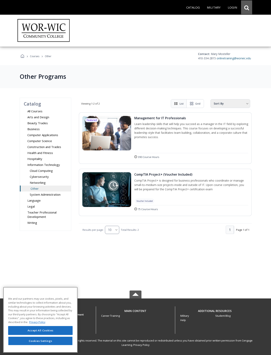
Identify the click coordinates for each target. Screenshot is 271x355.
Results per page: (93, 230)
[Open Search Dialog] (246, 7)
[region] (40, 320)
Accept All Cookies (40, 330)
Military (184, 315)
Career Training (110, 315)
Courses (34, 56)
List (182, 103)
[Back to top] (135, 313)
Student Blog (223, 315)
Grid (197, 103)
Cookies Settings (40, 340)
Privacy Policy (141, 345)
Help (183, 320)
